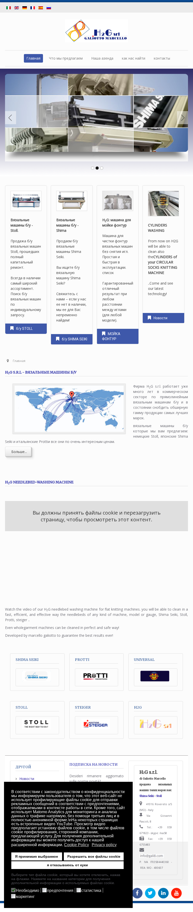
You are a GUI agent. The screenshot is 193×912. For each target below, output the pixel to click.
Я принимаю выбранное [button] (36, 856)
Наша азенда (102, 58)
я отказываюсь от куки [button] (67, 865)
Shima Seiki (146, 796)
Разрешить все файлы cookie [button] (93, 856)
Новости (160, 318)
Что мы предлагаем (66, 58)
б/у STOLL (24, 329)
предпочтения (60, 891)
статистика (91, 891)
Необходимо (27, 891)
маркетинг (25, 897)
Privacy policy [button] (104, 845)
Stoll (159, 796)
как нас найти (133, 58)
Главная (33, 58)
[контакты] (151, 856)
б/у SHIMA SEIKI (74, 339)
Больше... (18, 451)
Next (181, 117)
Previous (11, 117)
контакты (162, 58)
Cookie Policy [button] (76, 845)
